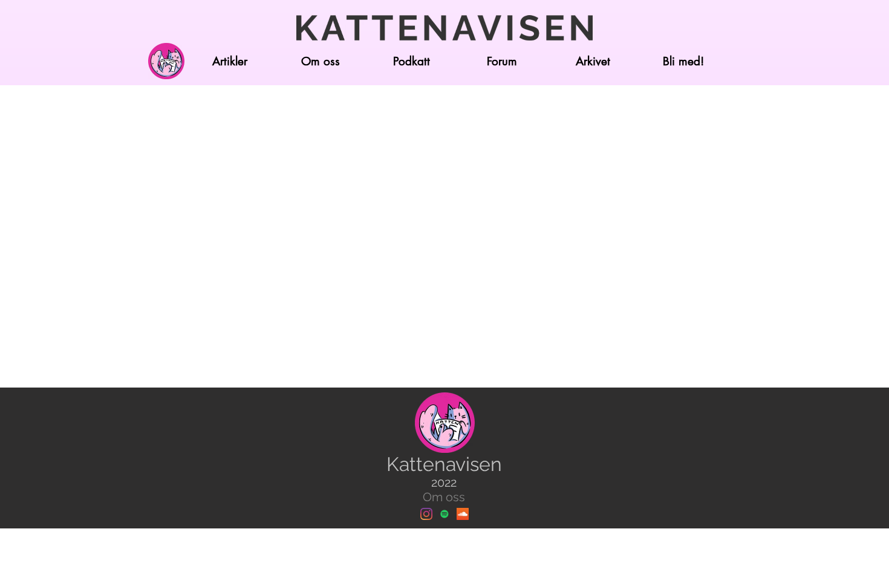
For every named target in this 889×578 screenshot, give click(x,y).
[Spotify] (444, 514)
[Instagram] (426, 514)
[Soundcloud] (463, 514)
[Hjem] (166, 61)
